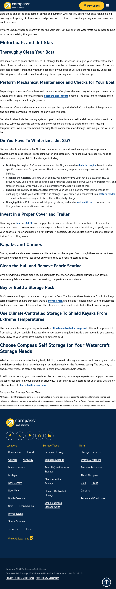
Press (95, 482)
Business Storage (54, 459)
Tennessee (14, 529)
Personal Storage (54, 452)
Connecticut (14, 452)
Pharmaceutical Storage (53, 481)
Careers (85, 490)
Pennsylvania (26, 505)
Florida (31, 452)
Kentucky (28, 459)
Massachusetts (16, 467)
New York (13, 490)
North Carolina (16, 498)
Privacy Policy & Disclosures (20, 577)
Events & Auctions (91, 459)
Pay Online (93, 5)
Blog (83, 482)
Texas (29, 529)
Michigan (13, 475)
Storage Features (90, 452)
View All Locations (18, 538)
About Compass (89, 475)
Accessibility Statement (47, 577)
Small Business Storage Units (53, 504)
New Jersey (15, 482)
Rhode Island (15, 513)
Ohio (10, 505)
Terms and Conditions (93, 498)
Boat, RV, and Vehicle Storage (57, 469)
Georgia (12, 459)
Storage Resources (91, 467)
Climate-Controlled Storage (55, 493)
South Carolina (16, 521)
